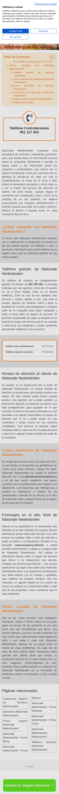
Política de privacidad (46, 3)
